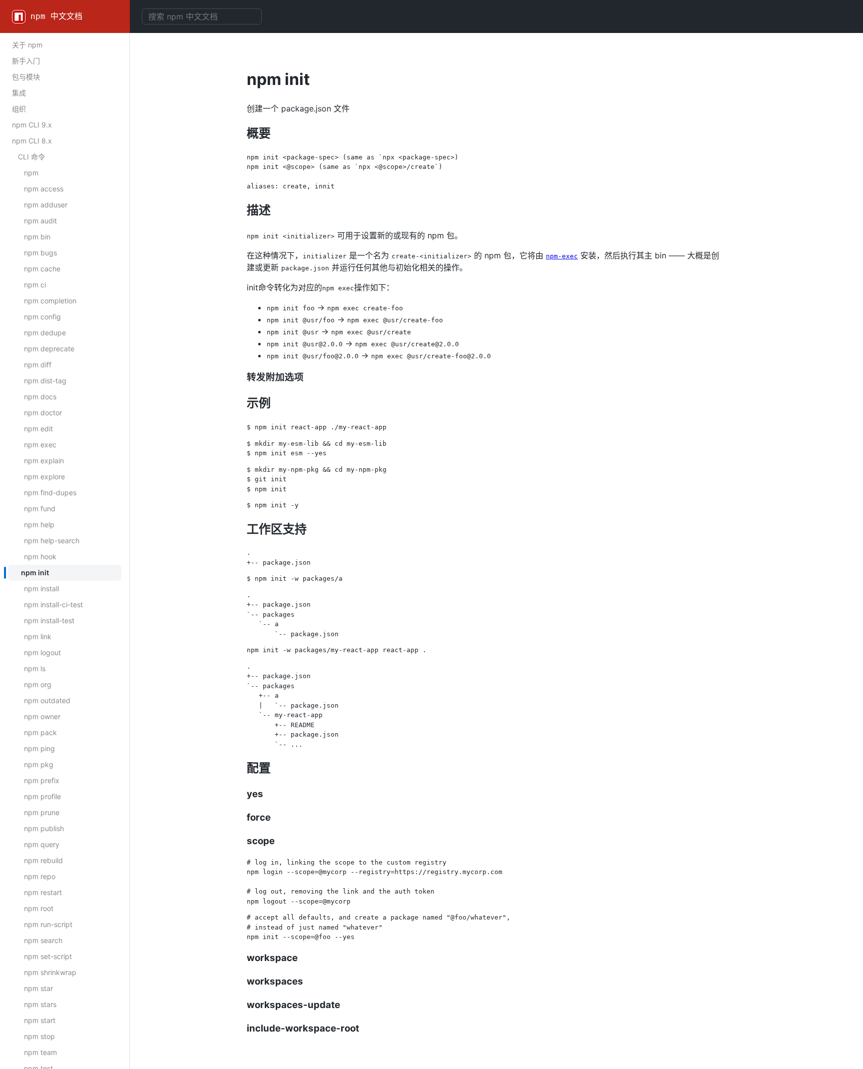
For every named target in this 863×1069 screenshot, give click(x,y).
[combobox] (202, 16)
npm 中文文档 (56, 16)
